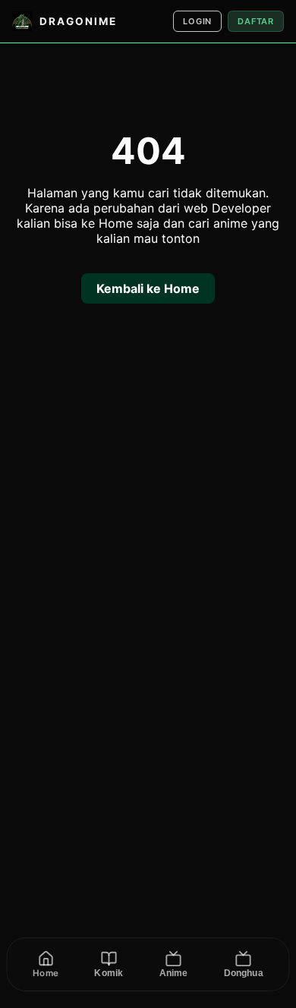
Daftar (256, 21)
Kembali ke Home (148, 288)
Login (197, 21)
